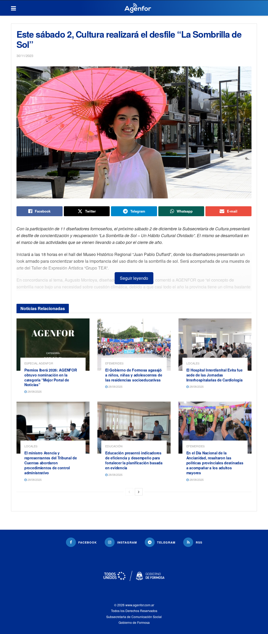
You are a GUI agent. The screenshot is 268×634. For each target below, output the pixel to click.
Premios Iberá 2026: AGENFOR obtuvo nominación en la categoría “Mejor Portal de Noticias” (50, 377)
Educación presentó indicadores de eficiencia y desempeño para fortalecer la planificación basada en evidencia (133, 460)
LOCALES (192, 363)
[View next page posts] (139, 491)
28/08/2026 (34, 391)
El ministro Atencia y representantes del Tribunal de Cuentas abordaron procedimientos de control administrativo (50, 462)
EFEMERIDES (114, 363)
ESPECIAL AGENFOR (38, 363)
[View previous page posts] (129, 491)
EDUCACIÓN (113, 446)
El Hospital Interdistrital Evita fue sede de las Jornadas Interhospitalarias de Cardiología (214, 374)
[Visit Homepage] (138, 8)
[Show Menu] (13, 8)
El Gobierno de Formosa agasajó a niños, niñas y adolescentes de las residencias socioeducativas (133, 374)
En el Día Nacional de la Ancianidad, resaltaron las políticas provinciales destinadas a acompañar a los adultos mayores (214, 462)
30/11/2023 (24, 55)
